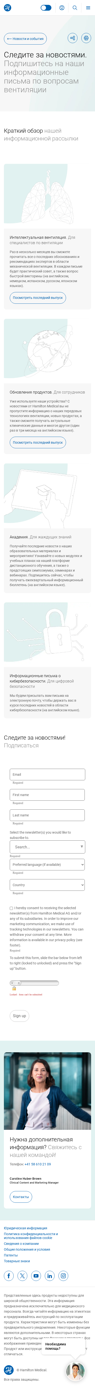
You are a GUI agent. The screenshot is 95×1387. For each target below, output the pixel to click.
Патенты (11, 1255)
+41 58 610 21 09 (38, 1164)
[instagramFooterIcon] (63, 1276)
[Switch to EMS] (46, 8)
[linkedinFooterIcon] (50, 1276)
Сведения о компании (21, 1244)
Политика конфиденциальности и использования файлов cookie (31, 1236)
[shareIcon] (72, 38)
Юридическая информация (25, 1228)
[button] (62, 8)
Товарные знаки (17, 1261)
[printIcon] (86, 38)
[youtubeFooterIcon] (36, 1276)
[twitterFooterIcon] (22, 1276)
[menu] (88, 7)
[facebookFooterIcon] (9, 1276)
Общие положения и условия (27, 1249)
